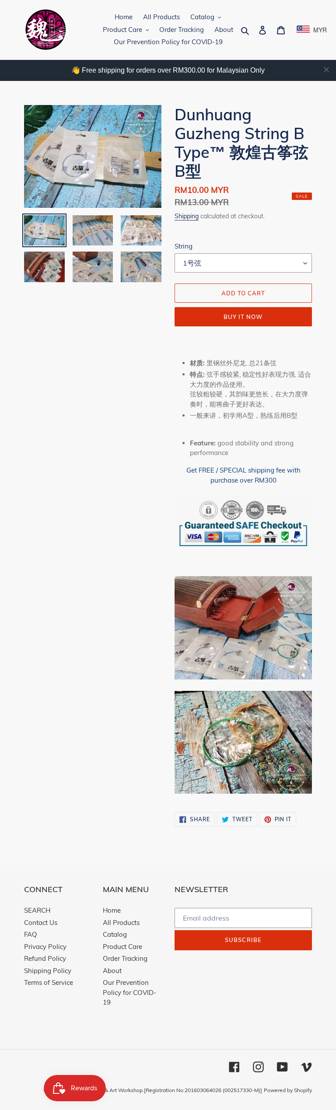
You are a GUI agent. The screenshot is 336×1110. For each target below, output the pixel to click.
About (112, 970)
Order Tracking (125, 958)
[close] (326, 69)
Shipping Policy (47, 970)
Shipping (187, 216)
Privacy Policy (45, 946)
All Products (121, 922)
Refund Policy (45, 958)
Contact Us (40, 922)
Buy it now (243, 316)
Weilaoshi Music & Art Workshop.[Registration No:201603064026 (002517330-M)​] (163, 1090)
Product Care (122, 946)
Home (112, 910)
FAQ (30, 934)
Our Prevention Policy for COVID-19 (129, 992)
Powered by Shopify (288, 1090)
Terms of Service (48, 982)
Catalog (115, 934)
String (183, 246)
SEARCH (37, 910)
